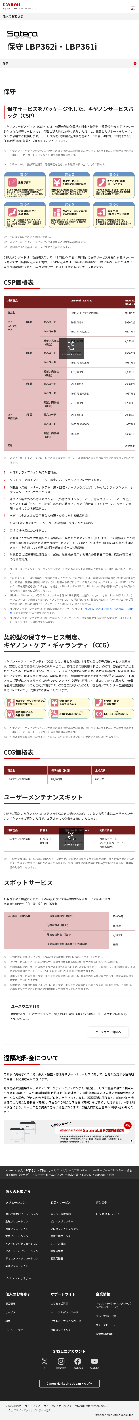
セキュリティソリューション (21, 1251)
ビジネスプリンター (75, 1170)
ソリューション (15, 1202)
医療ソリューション (16, 1229)
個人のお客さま (18, 1294)
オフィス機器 (58, 1243)
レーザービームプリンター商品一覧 (56, 1174)
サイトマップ (32, 1406)
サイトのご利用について (58, 1406)
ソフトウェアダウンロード (65, 1321)
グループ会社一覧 (106, 1316)
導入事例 (101, 1202)
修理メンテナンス (60, 1330)
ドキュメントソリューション (21, 1258)
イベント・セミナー (18, 1278)
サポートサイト (63, 1294)
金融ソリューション (16, 1221)
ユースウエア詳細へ (108, 1032)
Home (9, 1170)
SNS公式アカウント (69, 1351)
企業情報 (103, 1294)
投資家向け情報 (104, 1334)
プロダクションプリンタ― (65, 1229)
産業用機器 (56, 1258)
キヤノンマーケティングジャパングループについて (113, 1305)
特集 (7, 1321)
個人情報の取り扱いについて (91, 1406)
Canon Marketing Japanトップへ (69, 1383)
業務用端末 (56, 1251)
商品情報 (10, 1303)
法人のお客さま (13, 16)
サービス (10, 1312)
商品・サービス (49, 1170)
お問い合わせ (13, 1406)
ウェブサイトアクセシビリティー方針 (29, 1410)
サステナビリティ (106, 1325)
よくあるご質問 (59, 1303)
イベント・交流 (14, 1330)
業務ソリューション (16, 1266)
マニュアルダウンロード (64, 1312)
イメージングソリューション (21, 1243)
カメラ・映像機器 (60, 1214)
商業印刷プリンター (61, 1236)
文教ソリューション (16, 1236)
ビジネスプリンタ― (61, 1221)
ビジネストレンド (107, 1214)
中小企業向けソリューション (21, 1214)
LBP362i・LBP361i (93, 1174)
